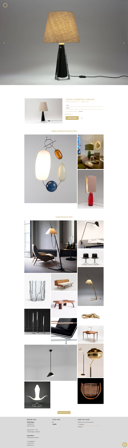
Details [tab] (67, 108)
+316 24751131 (30, 443)
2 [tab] (56, 86)
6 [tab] (64, 86)
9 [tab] (70, 86)
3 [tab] (58, 86)
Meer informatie (72, 118)
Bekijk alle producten (64, 412)
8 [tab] (68, 86)
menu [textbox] (5, 12)
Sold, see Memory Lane (71, 111)
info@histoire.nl (30, 445)
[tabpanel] (64, 42)
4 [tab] (60, 86)
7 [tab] (66, 86)
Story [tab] (67, 105)
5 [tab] (62, 86)
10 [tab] (72, 86)
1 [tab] (54, 86)
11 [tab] (74, 86)
